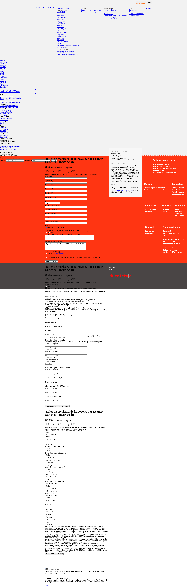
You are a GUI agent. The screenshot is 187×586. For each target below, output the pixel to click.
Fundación (133, 10)
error (46, 585)
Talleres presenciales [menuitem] (64, 10)
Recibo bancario (74, 303)
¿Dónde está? (55, 364)
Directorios (4, 132)
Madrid (2, 61)
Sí (48, 232)
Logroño (3, 76)
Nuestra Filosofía (110, 12)
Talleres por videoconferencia (68, 45)
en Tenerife (61, 43)
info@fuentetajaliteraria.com (10, 146)
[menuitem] (68, 12)
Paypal (70, 299)
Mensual (71, 287)
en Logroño (61, 30)
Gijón (2, 79)
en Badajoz (61, 38)
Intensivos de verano (161, 164)
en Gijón (60, 34)
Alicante (3, 67)
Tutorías (3, 131)
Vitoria (2, 73)
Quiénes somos (5, 111)
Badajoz (3, 82)
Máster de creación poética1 (91, 12)
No (52, 232)
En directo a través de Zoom (67, 53)
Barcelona (3, 62)
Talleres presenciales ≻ (8, 96)
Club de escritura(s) (136, 14)
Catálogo (3, 123)
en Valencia (61, 17)
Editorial (132, 12)
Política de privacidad (116, 270)
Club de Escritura (6, 118)
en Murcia (61, 21)
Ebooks (2, 125)
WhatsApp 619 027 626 (8, 150)
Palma (2, 84)
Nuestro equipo (5, 114)
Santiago (3, 81)
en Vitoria (60, 27)
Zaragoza (3, 75)
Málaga (2, 70)
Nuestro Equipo (108, 14)
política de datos (59, 254)
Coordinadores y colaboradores (115, 16)
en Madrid (61, 12)
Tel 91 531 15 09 (5, 148)
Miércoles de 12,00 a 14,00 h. (56, 227)
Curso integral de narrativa (91, 10)
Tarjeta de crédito (76, 309)
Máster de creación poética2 (10, 107)
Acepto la (55, 254)
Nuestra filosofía (6, 112)
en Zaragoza (61, 29)
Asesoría (3, 128)
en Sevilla (60, 16)
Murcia (2, 68)
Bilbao (2, 72)
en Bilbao (60, 25)
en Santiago (61, 36)
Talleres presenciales (161, 166)
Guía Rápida (4, 137)
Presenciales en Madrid (65, 51)
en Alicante (61, 19)
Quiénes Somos (108, 8)
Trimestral (75, 290)
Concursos (4, 120)
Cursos (84, 8)
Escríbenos (4, 135)
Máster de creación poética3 (155, 190)
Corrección (4, 129)
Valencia (3, 65)
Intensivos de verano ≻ (8, 101)
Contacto (148, 8)
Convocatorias (134, 16)
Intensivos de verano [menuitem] (63, 49)
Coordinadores (5, 115)
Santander (3, 78)
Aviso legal (112, 268)
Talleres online (62, 47)
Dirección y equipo (111, 17)
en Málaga (61, 23)
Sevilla (2, 64)
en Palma (60, 40)
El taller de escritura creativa (67, 55)
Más (131, 8)
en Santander (62, 32)
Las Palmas (4, 86)
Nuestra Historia (110, 10)
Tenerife (3, 87)
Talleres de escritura (63, 8)
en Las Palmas (62, 42)
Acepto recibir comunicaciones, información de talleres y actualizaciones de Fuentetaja (73, 257)
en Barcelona (62, 14)
